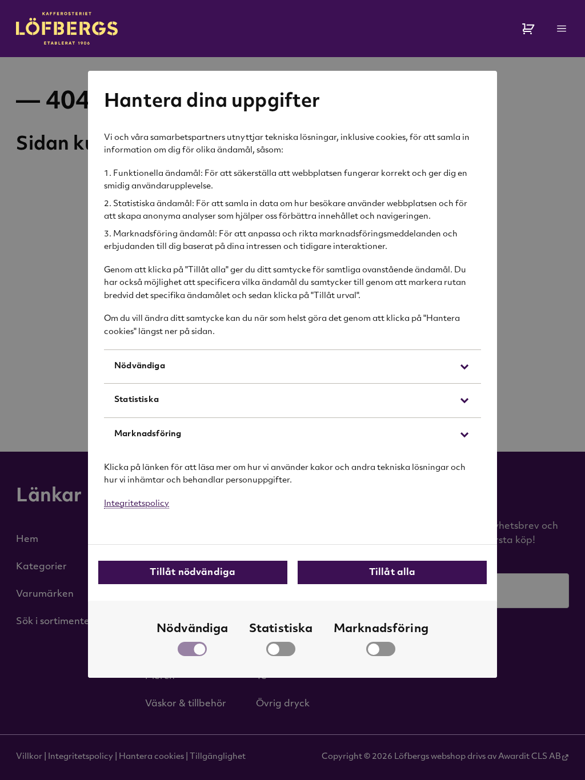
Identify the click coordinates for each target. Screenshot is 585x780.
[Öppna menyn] (562, 28)
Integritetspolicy (136, 504)
